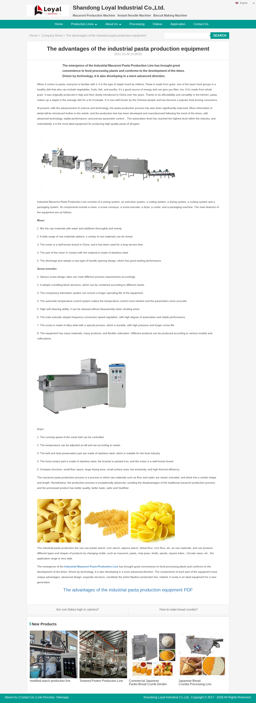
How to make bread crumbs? (178, 609)
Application (177, 24)
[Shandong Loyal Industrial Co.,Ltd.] (48, 8)
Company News (52, 35)
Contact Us (201, 24)
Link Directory (45, 697)
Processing (136, 24)
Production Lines (82, 24)
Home (59, 24)
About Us (111, 24)
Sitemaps (62, 697)
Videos (157, 24)
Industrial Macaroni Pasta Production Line (91, 566)
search (219, 35)
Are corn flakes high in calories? (77, 609)
